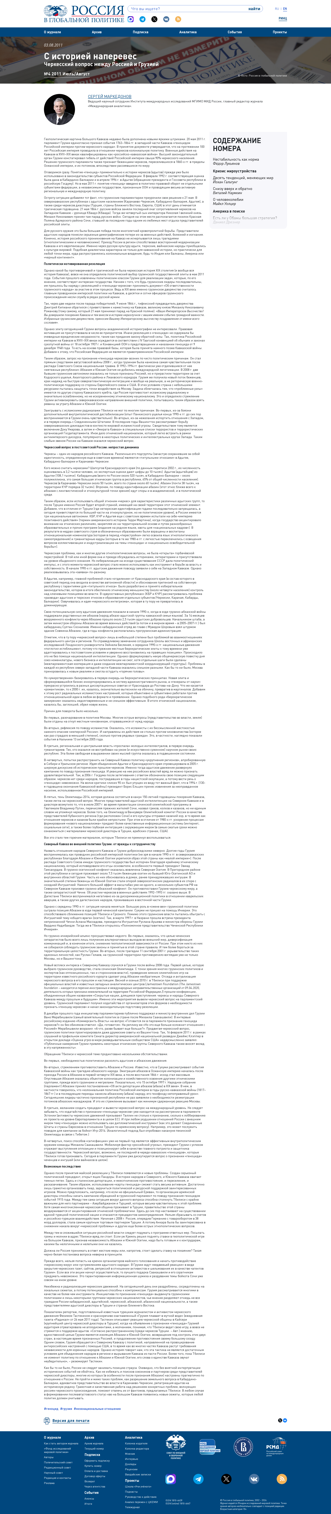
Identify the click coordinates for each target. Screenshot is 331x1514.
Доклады (130, 1464)
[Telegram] (142, 19)
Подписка (140, 32)
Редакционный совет (57, 1467)
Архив (97, 32)
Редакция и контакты (57, 1478)
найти (254, 8)
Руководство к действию (141, 1496)
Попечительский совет (58, 1462)
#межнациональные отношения (97, 1409)
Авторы (49, 1457)
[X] (280, 1420)
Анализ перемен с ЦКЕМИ (141, 1502)
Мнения (130, 1453)
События (235, 32)
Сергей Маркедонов (110, 96)
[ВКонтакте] (285, 1420)
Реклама (49, 1483)
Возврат (89, 1481)
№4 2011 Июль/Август (67, 73)
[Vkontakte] (166, 19)
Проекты (280, 32)
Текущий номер (94, 1448)
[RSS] (178, 19)
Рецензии (131, 1469)
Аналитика (188, 32)
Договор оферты (94, 1476)
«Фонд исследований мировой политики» (57, 1450)
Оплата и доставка (96, 1471)
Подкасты (131, 1491)
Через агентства (94, 1486)
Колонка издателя (136, 1443)
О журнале (52, 32)
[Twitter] (154, 19)
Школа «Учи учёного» (138, 1486)
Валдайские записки (138, 1474)
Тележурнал (132, 1507)
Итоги (88, 1503)
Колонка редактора (137, 1448)
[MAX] (131, 19)
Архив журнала (93, 1443)
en (285, 9)
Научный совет (53, 1472)
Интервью (131, 1459)
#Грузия (66, 1409)
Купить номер (93, 1465)
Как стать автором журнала (61, 1443)
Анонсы (89, 1498)
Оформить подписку (97, 1460)
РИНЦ (283, 18)
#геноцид (51, 1409)
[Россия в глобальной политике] (84, 13)
